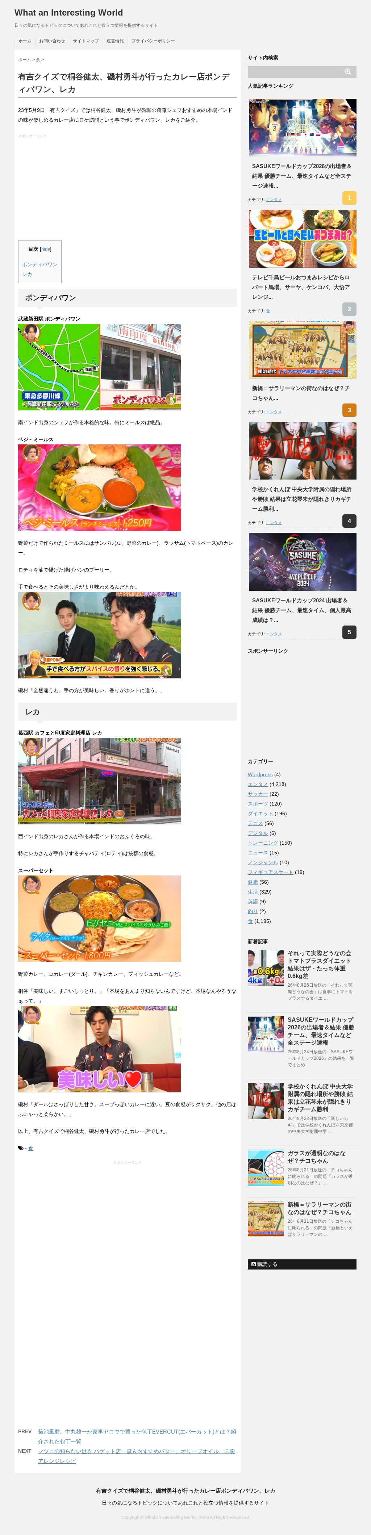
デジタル (258, 833)
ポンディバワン (40, 264)
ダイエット (260, 813)
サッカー (258, 794)
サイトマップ (86, 40)
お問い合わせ (52, 40)
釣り (253, 911)
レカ (27, 274)
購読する (267, 1264)
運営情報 (115, 40)
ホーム (25, 40)
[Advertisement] (128, 189)
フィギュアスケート (270, 872)
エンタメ (274, 199)
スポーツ (258, 804)
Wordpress (260, 774)
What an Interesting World (68, 12)
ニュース (258, 853)
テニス (255, 823)
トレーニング (263, 843)
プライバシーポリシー (153, 40)
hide (45, 249)
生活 (253, 892)
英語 (253, 901)
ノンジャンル (263, 862)
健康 (253, 882)
